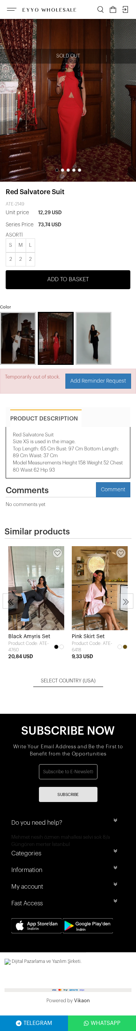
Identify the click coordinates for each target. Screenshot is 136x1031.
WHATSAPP (106, 1023)
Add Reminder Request (98, 381)
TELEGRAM (37, 1023)
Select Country (68, 680)
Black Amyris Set (29, 636)
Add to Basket (68, 279)
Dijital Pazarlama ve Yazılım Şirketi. (46, 961)
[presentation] (10, 601)
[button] (57, 170)
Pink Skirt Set (88, 636)
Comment (113, 489)
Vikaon (82, 1000)
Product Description (44, 419)
